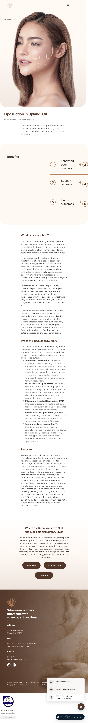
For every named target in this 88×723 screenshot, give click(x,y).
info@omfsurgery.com (16, 660)
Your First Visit (55, 565)
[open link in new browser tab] (9, 665)
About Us (31, 565)
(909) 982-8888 (13, 657)
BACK (9, 20)
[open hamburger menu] (74, 5)
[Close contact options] (81, 706)
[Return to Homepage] (10, 5)
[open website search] (69, 5)
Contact (44, 575)
